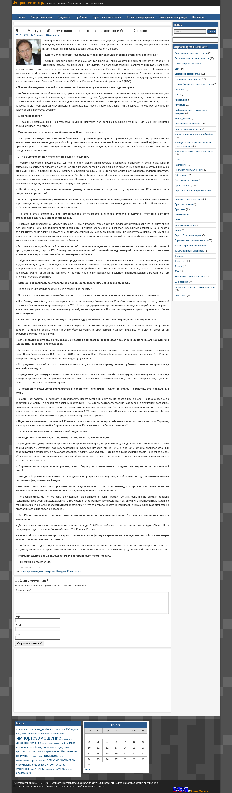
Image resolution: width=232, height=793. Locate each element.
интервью (50, 571)
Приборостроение (184, 204)
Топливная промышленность (189, 250)
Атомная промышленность (188, 63)
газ (62, 734)
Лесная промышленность (188, 129)
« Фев (87, 769)
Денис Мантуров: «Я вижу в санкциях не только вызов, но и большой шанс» (82, 30)
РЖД (18, 734)
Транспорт (180, 261)
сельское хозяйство (61, 760)
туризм (61, 769)
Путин (74, 729)
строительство (56, 764)
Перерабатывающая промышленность (194, 190)
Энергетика (180, 295)
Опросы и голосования (186, 180)
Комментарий (23, 590)
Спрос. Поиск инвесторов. (107, 17)
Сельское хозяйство (185, 225)
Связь (178, 219)
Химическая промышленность (190, 276)
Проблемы (81, 17)
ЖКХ (177, 94)
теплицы (48, 769)
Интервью (38, 35)
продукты (22, 755)
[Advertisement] (92, 681)
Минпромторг (74, 571)
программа (34, 751)
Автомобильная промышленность (192, 58)
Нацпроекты (181, 164)
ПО (68, 729)
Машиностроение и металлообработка (194, 134)
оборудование (41, 747)
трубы (55, 769)
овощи (53, 747)
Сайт (18, 634)
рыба (34, 760)
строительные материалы (31, 764)
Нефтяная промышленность (189, 170)
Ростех (24, 734)
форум (69, 769)
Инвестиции (181, 100)
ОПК (63, 729)
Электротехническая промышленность (195, 287)
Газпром (29, 730)
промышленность (24, 760)
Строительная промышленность (191, 240)
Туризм (178, 266)
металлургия (47, 743)
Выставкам (198, 17)
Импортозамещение (41, 17)
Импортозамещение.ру (28, 3)
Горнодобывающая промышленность (194, 84)
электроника (23, 772)
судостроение (23, 769)
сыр (33, 769)
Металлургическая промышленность (194, 151)
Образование (181, 175)
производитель (35, 756)
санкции (42, 760)
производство (53, 755)
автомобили (44, 734)
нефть (64, 743)
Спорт (178, 230)
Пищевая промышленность (189, 199)
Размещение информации (173, 17)
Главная (21, 17)
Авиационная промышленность (191, 53)
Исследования (182, 118)
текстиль (39, 769)
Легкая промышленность (187, 123)
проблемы (21, 751)
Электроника (181, 282)
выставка (56, 733)
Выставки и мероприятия (140, 17)
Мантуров (61, 571)
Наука (178, 159)
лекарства (22, 742)
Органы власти (182, 185)
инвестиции (67, 739)
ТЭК (177, 271)
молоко (57, 743)
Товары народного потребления (191, 245)
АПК (18, 729)
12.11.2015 (23, 35)
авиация (32, 733)
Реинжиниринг (182, 214)
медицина (35, 742)
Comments (53, 35)
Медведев (39, 729)
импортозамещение (33, 571)
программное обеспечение (59, 751)
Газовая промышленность (188, 79)
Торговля (179, 256)
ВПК (177, 68)
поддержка (63, 747)
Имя (18, 617)
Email (19, 625)
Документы (64, 17)
